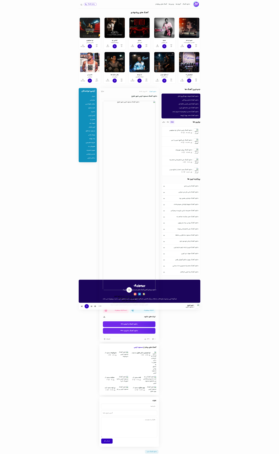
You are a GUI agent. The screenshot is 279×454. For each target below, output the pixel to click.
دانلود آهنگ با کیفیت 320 (129, 331)
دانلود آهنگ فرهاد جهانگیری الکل (188, 96)
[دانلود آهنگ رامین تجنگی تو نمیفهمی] (90, 28)
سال (163, 122)
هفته (172, 122)
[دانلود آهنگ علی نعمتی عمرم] (164, 28)
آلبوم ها (178, 4)
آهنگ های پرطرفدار (161, 4)
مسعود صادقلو (90, 131)
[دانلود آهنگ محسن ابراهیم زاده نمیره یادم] (189, 28)
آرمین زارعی (91, 116)
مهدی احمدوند (90, 150)
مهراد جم (92, 123)
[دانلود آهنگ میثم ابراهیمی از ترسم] (139, 62)
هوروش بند (91, 146)
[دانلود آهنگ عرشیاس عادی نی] (90, 62)
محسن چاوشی (90, 154)
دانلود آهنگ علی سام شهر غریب (189, 108)
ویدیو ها (171, 4)
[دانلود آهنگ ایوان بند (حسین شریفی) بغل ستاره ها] (115, 62)
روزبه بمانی (91, 135)
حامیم (93, 112)
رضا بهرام (92, 139)
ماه (168, 122)
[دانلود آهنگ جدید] (196, 4)
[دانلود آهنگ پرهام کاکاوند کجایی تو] (115, 28)
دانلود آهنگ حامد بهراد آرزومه (189, 115)
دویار (93, 96)
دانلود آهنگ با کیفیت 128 (129, 324)
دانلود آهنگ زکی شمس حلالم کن (189, 104)
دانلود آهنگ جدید (138, 296)
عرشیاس (92, 100)
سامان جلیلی (91, 158)
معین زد (92, 119)
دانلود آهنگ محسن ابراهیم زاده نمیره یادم (186, 112)
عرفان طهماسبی (90, 104)
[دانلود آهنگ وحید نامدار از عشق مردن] (164, 62)
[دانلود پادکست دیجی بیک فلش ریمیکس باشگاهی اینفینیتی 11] (189, 62)
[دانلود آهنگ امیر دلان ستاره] (139, 28)
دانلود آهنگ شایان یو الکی (190, 100)
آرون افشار (92, 127)
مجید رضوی (91, 108)
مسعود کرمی (129, 296)
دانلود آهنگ (186, 4)
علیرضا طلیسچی (90, 143)
